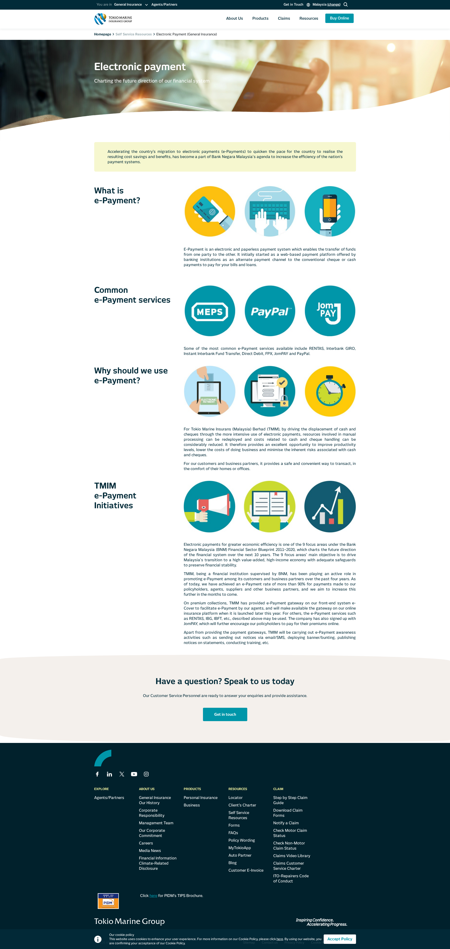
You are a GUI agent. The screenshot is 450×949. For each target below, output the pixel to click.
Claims (284, 18)
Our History (149, 803)
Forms (234, 825)
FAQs (233, 833)
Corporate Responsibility (152, 813)
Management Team (156, 823)
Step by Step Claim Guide (290, 800)
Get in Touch (293, 4)
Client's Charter (242, 805)
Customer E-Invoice (246, 870)
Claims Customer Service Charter (288, 866)
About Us (234, 18)
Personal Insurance (201, 797)
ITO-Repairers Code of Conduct (291, 878)
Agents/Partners (164, 4)
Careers (146, 843)
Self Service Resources (239, 815)
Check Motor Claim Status (290, 833)
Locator (236, 797)
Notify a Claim (286, 823)
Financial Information (157, 858)
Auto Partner (240, 855)
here (153, 895)
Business (192, 805)
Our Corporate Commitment (152, 833)
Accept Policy (339, 939)
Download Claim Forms (288, 813)
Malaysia (326, 4)
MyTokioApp (240, 848)
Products (260, 18)
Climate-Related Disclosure (154, 866)
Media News (150, 850)
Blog (233, 863)
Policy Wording (242, 840)
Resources (309, 18)
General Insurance (155, 797)
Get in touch (225, 714)
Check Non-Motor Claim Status (289, 846)
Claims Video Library (291, 856)
